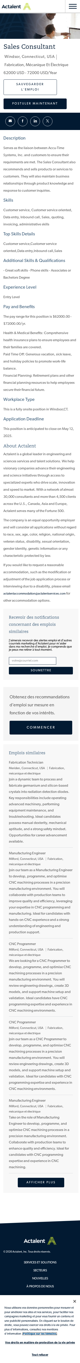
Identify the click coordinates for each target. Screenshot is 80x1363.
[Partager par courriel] (10, 121)
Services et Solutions (40, 1262)
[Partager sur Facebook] (23, 121)
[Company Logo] (40, 1240)
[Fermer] (75, 1301)
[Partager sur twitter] (47, 121)
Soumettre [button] (41, 670)
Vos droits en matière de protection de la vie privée (40, 1342)
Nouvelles (40, 1278)
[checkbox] (30, 87)
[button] (35, 103)
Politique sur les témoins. (39, 1333)
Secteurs (40, 1270)
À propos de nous (40, 1286)
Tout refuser (40, 1354)
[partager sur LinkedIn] (35, 121)
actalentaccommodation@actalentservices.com (34, 593)
